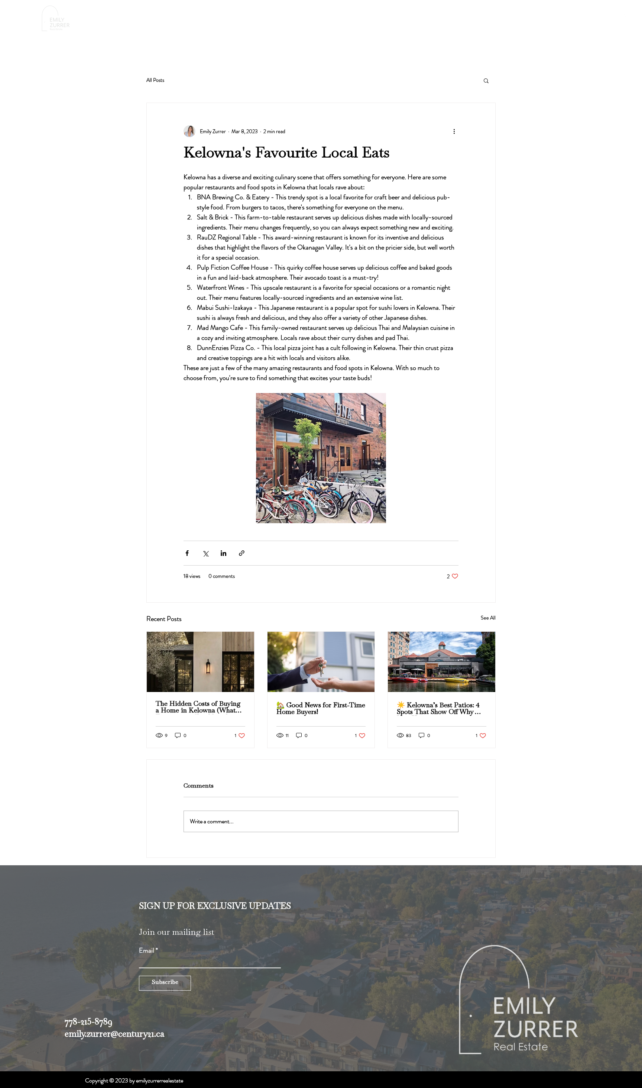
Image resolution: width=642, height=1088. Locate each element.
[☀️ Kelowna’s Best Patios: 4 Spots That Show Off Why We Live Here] (441, 662)
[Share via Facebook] (187, 553)
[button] (456, 20)
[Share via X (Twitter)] (205, 553)
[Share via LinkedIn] (223, 553)
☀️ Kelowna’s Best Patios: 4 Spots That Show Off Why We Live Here (441, 709)
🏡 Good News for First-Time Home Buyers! (320, 709)
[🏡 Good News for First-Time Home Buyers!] (321, 662)
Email (146, 950)
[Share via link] (241, 553)
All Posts (155, 80)
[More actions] (454, 131)
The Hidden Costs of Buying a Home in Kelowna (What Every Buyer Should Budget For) (198, 707)
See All (488, 617)
